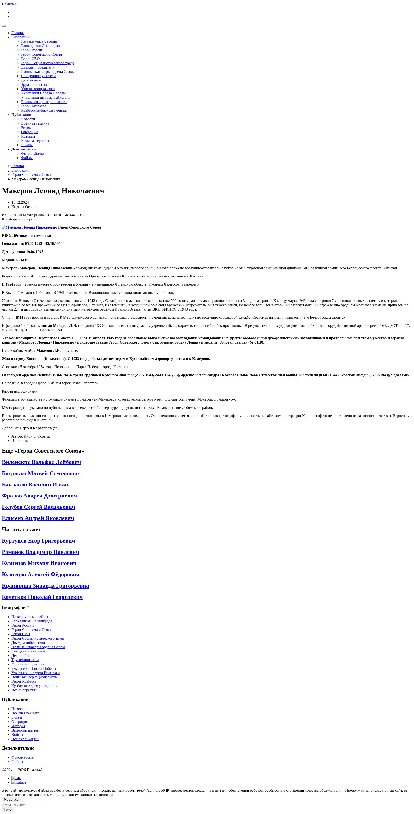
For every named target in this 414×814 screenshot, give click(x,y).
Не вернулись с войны (39, 41)
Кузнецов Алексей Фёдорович (41, 574)
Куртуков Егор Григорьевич (38, 540)
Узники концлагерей (38, 89)
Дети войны (31, 80)
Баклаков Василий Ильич (36, 484)
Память (10, 4)
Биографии (21, 37)
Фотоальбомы (32, 153)
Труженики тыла (35, 84)
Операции (29, 132)
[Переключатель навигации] (4, 26)
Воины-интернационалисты (44, 102)
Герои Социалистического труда (47, 63)
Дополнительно (24, 149)
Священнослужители (38, 76)
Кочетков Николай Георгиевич (42, 597)
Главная (18, 33)
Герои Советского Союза (41, 54)
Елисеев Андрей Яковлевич (38, 518)
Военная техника (35, 123)
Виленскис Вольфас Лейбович (41, 462)
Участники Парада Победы (43, 93)
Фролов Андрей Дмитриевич (39, 495)
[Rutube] (19, 782)
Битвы (26, 128)
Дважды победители (38, 67)
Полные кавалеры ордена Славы (48, 71)
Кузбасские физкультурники (44, 110)
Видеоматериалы (35, 141)
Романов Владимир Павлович (40, 552)
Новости (28, 119)
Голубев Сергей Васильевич (38, 507)
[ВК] (16, 778)
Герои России (32, 50)
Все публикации (25, 739)
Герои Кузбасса (33, 106)
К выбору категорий (18, 219)
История (28, 136)
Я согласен (12, 799)
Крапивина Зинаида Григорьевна (45, 586)
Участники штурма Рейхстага (45, 97)
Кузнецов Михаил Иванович (39, 563)
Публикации (22, 115)
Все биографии (24, 690)
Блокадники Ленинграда (41, 46)
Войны (27, 145)
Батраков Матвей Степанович (41, 473)
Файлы (27, 158)
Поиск (8, 809)
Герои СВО (30, 59)
